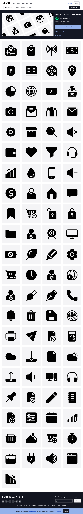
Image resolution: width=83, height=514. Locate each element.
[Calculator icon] (72, 336)
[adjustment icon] (31, 418)
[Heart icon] (31, 152)
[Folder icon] (11, 234)
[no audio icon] (72, 132)
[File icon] (51, 356)
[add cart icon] (51, 438)
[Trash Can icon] (31, 316)
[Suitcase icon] (11, 458)
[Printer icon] (11, 336)
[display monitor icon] (72, 234)
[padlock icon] (72, 213)
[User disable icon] (51, 275)
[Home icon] (51, 193)
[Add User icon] (11, 295)
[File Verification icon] (31, 397)
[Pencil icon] (51, 397)
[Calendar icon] (51, 418)
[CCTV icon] (51, 234)
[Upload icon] (11, 377)
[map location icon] (11, 50)
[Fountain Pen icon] (51, 295)
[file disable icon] (51, 336)
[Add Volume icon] (31, 377)
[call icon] (72, 295)
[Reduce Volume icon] (72, 173)
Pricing (70, 3)
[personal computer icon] (51, 377)
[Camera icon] (11, 111)
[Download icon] (31, 356)
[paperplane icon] (31, 336)
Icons (18, 3)
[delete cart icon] (31, 213)
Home (13, 3)
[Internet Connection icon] (72, 418)
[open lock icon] (51, 213)
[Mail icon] (31, 111)
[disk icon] (51, 316)
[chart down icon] (11, 479)
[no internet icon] (72, 316)
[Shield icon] (11, 71)
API (27, 3)
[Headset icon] (72, 377)
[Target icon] (11, 132)
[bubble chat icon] (72, 193)
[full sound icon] (51, 458)
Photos (22, 3)
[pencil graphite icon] (51, 254)
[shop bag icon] (31, 50)
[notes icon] (72, 397)
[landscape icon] (31, 438)
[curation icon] (51, 152)
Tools (30, 3)
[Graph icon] (11, 91)
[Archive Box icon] (31, 132)
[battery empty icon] (11, 254)
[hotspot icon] (51, 50)
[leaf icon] (31, 254)
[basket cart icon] (11, 438)
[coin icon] (11, 193)
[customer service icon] (72, 152)
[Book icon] (31, 71)
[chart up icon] (11, 173)
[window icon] (72, 458)
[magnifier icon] (51, 132)
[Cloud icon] (11, 356)
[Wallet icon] (11, 152)
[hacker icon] (72, 91)
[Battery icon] (51, 91)
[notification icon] (11, 316)
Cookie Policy (32, 511)
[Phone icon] (51, 173)
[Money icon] (72, 50)
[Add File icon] (11, 418)
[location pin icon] (72, 71)
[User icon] (31, 193)
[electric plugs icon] (31, 458)
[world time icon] (72, 275)
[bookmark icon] (11, 213)
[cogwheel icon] (72, 254)
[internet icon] (31, 91)
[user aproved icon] (31, 234)
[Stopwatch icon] (72, 438)
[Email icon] (72, 111)
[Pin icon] (11, 397)
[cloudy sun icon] (72, 356)
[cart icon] (11, 275)
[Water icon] (31, 173)
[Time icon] (31, 275)
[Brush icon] (31, 295)
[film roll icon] (51, 71)
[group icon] (51, 111)
